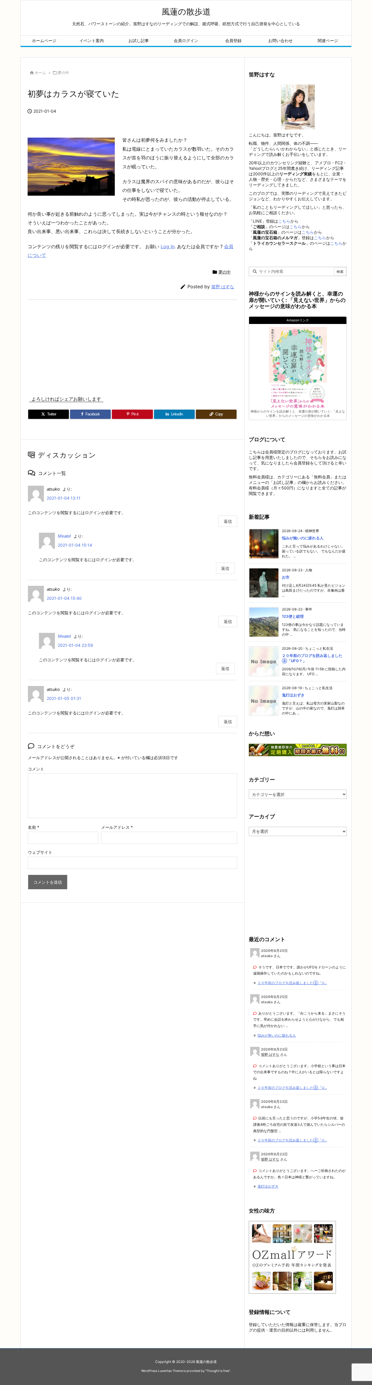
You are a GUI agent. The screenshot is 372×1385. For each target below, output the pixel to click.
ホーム (40, 72)
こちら (284, 221)
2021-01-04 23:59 (75, 645)
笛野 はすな (222, 286)
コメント (36, 768)
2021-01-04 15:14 (75, 545)
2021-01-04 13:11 (64, 498)
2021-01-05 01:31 (64, 698)
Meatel (64, 536)
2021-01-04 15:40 (64, 598)
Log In (167, 246)
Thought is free (217, 1371)
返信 (228, 521)
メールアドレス (117, 827)
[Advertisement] (132, 343)
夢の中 (63, 72)
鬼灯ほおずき (293, 695)
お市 (285, 577)
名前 (33, 827)
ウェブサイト (40, 852)
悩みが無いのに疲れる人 (302, 538)
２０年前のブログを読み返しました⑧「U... (292, 983)
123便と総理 (293, 616)
